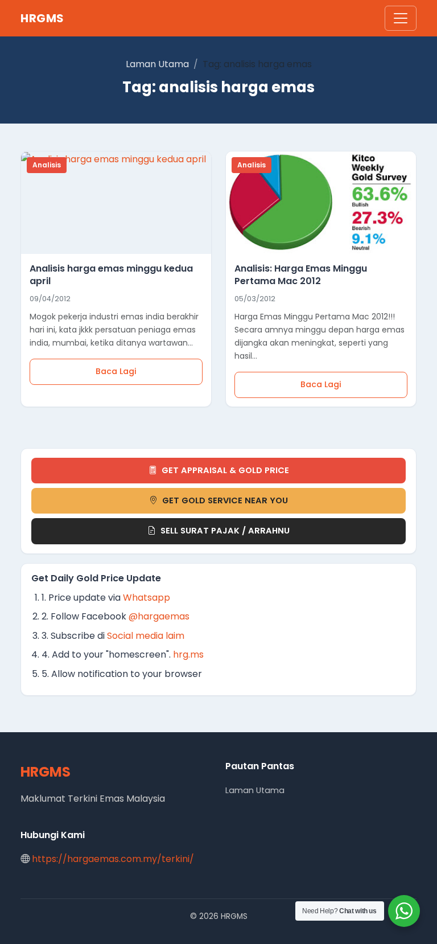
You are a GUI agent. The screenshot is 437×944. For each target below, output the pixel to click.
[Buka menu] (401, 18)
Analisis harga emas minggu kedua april (111, 275)
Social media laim (145, 635)
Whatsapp (146, 597)
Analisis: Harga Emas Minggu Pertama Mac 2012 (300, 275)
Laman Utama (157, 64)
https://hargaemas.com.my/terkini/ (113, 858)
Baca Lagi (116, 371)
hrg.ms (188, 654)
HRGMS (42, 18)
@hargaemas (159, 616)
